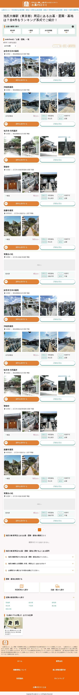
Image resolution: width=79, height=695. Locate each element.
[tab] (12, 31)
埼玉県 (8, 606)
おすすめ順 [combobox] (7, 46)
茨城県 (8, 602)
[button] (12, 66)
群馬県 (54, 602)
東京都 (54, 606)
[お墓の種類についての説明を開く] (73, 26)
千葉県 (31, 606)
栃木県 (31, 602)
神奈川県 (8, 609)
